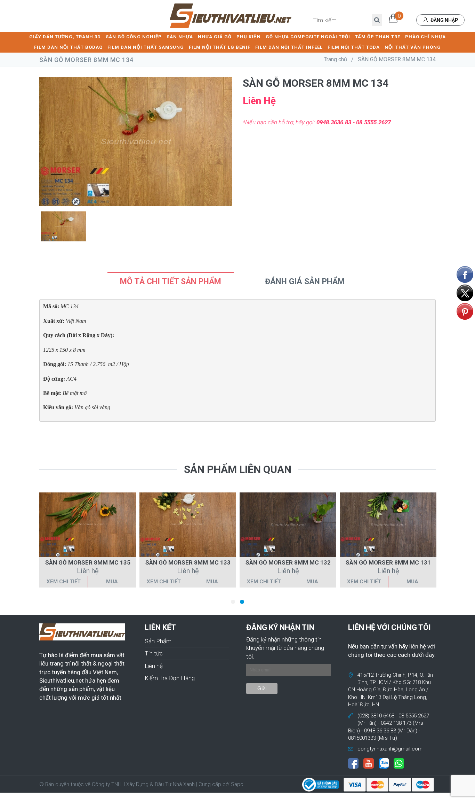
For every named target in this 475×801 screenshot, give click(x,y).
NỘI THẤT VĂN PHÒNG (413, 47)
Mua (112, 581)
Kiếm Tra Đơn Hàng (170, 678)
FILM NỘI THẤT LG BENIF (219, 47)
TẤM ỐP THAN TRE (377, 36)
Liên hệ (154, 665)
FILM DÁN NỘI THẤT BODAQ (68, 47)
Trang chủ (335, 59)
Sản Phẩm (158, 641)
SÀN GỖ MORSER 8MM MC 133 (188, 562)
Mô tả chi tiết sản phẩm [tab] (170, 281)
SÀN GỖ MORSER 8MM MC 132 (288, 562)
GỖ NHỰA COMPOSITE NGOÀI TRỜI (308, 36)
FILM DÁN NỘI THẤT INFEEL (289, 47)
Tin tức (154, 653)
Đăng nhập (443, 20)
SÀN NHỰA (180, 36)
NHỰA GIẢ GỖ (215, 36)
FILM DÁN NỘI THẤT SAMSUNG (145, 47)
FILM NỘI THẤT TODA (354, 47)
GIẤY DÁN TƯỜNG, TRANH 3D (65, 36)
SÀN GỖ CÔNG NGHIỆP (134, 36)
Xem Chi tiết (64, 581)
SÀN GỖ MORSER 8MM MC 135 (87, 562)
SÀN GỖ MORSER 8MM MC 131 (388, 562)
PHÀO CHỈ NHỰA (425, 36)
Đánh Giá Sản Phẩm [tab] (305, 281)
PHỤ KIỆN (248, 36)
